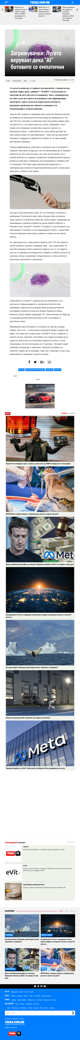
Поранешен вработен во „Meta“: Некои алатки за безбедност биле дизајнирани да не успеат (35, 768)
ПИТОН (43, 969)
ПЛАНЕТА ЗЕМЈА (46, 935)
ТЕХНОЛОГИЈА (10, 969)
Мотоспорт (37, 996)
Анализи (31, 992)
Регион (21, 992)
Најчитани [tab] (71, 413)
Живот (7, 1000)
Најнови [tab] (64, 413)
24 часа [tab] (61, 911)
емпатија (49, 370)
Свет (26, 992)
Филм (17, 1004)
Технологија (15, 1008)
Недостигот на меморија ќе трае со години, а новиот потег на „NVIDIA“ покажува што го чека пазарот (21, 12)
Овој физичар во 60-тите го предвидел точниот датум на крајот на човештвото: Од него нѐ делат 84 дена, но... (58, 941)
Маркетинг (15, 1019)
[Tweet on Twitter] (35, 362)
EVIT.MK (25, 866)
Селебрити (29, 1004)
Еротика (36, 1008)
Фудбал (13, 996)
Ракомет (26, 996)
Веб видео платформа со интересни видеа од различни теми (43, 849)
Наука (8, 1008)
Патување (39, 1000)
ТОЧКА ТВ (25, 847)
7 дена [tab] (67, 911)
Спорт (7, 996)
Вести (7, 992)
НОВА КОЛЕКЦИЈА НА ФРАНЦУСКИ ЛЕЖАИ (33, 885)
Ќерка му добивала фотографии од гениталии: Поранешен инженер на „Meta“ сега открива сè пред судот (68, 13)
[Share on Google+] (42, 362)
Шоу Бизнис (9, 1004)
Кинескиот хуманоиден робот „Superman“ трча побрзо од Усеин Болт (28, 718)
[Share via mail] (49, 362)
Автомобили (23, 1008)
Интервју (51, 1008)
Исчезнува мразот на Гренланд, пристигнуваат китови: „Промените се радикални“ (32, 667)
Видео (46, 1008)
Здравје (14, 1000)
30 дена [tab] (73, 911)
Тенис (31, 996)
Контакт (22, 1019)
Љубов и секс (31, 1000)
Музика (22, 1004)
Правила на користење (11, 1027)
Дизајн (54, 1000)
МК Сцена (36, 1004)
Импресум (8, 1019)
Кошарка (19, 996)
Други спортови (46, 996)
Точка (8, 81)
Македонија (14, 992)
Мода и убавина (22, 1000)
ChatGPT (57, 370)
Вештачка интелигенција (35, 370)
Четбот (21, 370)
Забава (30, 1008)
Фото (41, 1008)
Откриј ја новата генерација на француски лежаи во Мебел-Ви (44, 887)
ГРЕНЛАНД (9, 935)
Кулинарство (47, 1000)
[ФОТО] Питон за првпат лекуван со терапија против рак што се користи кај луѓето (45, 11)
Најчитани (9, 911)
